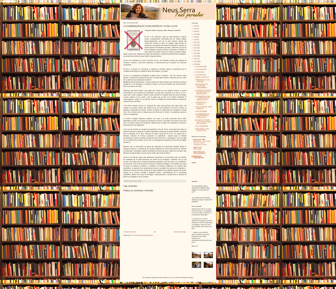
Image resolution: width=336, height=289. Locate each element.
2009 (195, 64)
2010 (195, 61)
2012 (195, 56)
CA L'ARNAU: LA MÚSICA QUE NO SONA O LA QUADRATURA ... (203, 92)
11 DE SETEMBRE (201, 111)
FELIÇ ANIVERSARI (201, 126)
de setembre (199, 74)
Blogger (191, 277)
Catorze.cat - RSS (199, 139)
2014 (195, 50)
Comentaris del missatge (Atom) (143, 235)
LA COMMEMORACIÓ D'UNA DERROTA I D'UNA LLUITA (202, 115)
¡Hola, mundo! (197, 149)
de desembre (199, 66)
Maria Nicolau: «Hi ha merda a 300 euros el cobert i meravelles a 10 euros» (202, 142)
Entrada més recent (130, 232)
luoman (172, 277)
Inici (155, 232)
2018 (195, 39)
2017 (195, 42)
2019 (195, 37)
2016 (195, 45)
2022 (195, 31)
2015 (195, 48)
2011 (195, 58)
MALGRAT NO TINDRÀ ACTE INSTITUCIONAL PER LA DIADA (203, 121)
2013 (195, 53)
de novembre (199, 69)
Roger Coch (197, 147)
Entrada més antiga (180, 232)
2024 (195, 28)
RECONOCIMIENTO (199, 153)
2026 (195, 26)
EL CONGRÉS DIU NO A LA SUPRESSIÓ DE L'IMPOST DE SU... (203, 98)
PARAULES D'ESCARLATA (198, 157)
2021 (195, 34)
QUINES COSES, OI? (202, 77)
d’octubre (198, 72)
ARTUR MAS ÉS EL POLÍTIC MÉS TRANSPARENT (201, 86)
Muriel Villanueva (199, 152)
